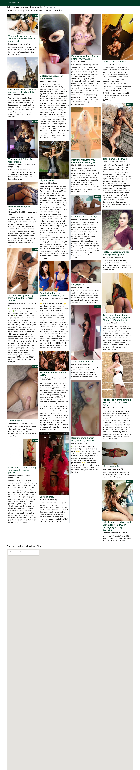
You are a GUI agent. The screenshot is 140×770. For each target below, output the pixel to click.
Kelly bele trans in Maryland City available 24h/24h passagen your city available (117, 526)
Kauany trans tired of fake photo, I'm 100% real (84, 57)
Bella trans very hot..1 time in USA (53, 373)
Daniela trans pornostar (115, 61)
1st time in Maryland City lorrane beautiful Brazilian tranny (21, 298)
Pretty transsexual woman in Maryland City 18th (116, 253)
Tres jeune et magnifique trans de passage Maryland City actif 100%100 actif (117, 318)
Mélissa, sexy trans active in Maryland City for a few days (117, 402)
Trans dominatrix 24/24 (115, 159)
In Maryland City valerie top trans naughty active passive (22, 470)
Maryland (40, 7)
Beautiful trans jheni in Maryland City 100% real (83, 439)
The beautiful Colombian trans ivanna (20, 160)
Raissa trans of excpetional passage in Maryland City (22, 90)
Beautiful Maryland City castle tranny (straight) (83, 161)
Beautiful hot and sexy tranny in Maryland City (52, 294)
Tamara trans (15, 420)
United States (30, 7)
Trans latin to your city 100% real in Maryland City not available (21, 39)
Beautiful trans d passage (84, 216)
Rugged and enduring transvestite (19, 208)
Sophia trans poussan (82, 361)
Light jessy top (47, 180)
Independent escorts (15, 7)
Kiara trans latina (111, 466)
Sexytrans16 (77, 284)
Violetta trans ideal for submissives (51, 77)
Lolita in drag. (47, 496)
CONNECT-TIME (13, 3)
